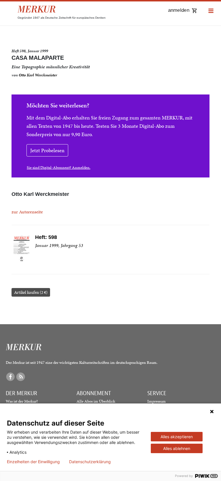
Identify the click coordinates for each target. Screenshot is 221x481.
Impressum (156, 401)
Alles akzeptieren (177, 436)
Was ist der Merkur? (22, 401)
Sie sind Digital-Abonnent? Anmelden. (58, 167)
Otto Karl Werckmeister (38, 75)
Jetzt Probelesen (47, 150)
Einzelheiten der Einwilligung (33, 461)
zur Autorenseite (27, 211)
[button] (211, 11)
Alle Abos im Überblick (96, 401)
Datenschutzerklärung (90, 461)
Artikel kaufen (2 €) (30, 292)
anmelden (178, 10)
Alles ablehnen (176, 448)
